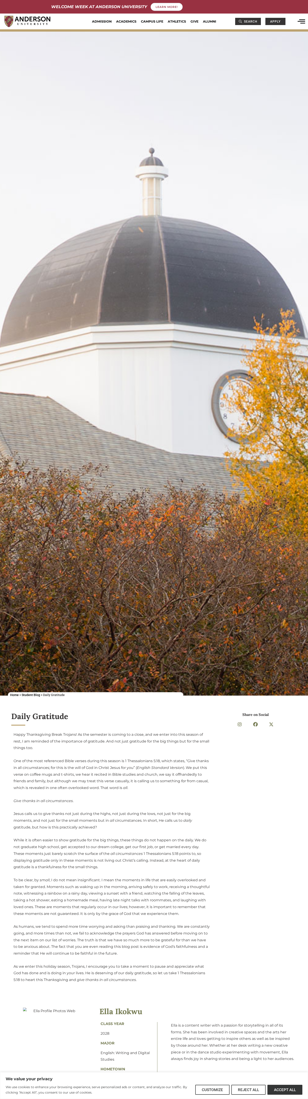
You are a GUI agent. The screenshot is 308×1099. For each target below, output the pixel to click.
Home (14, 695)
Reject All (248, 1089)
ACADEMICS (126, 21)
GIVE (194, 21)
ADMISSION (102, 21)
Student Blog (31, 695)
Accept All (285, 1089)
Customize (212, 1089)
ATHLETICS (177, 21)
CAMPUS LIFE (152, 21)
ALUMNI (209, 21)
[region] (154, 1085)
